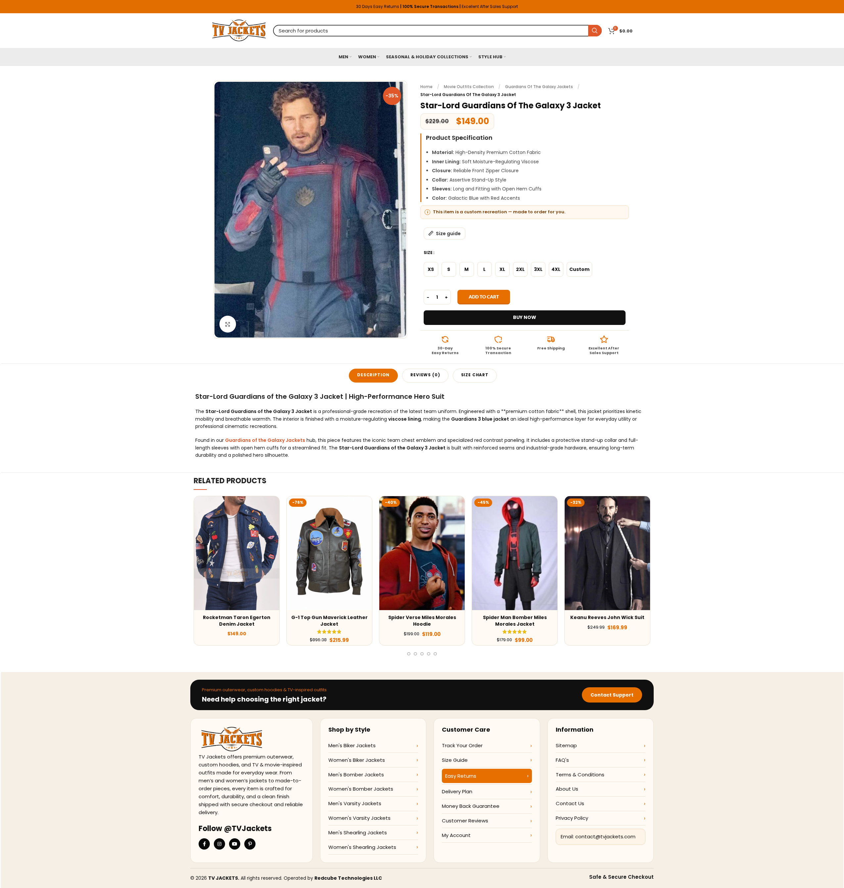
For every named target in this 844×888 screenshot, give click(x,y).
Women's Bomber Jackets (360, 788)
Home (426, 86)
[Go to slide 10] (408, 653)
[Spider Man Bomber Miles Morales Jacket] (514, 553)
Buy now (524, 317)
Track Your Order (462, 745)
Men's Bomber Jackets (356, 774)
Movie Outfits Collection (469, 86)
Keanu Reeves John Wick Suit (607, 617)
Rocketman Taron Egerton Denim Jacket (236, 620)
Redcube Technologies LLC (348, 878)
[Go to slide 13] (428, 653)
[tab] (373, 376)
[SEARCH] (595, 30)
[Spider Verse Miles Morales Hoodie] (422, 553)
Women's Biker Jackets (356, 760)
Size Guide (455, 760)
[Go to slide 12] (422, 653)
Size (428, 252)
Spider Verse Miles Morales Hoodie (422, 620)
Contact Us (570, 803)
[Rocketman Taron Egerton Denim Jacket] (236, 553)
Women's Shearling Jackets (362, 847)
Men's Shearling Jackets (357, 832)
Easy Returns (460, 775)
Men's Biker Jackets (352, 745)
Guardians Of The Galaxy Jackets (539, 86)
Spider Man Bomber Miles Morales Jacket (515, 620)
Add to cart (484, 296)
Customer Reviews (465, 820)
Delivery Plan (457, 791)
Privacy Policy (572, 817)
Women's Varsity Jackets (359, 817)
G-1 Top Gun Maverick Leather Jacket (329, 620)
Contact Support (611, 695)
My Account (456, 835)
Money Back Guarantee (470, 806)
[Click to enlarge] (227, 324)
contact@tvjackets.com (605, 836)
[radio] (431, 269)
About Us (567, 788)
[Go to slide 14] (435, 653)
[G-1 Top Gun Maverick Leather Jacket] (329, 553)
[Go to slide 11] (415, 653)
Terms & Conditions (580, 774)
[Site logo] (239, 30)
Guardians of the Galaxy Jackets (265, 440)
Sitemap (566, 745)
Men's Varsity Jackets (354, 803)
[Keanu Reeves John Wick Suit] (607, 553)
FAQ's (562, 760)
